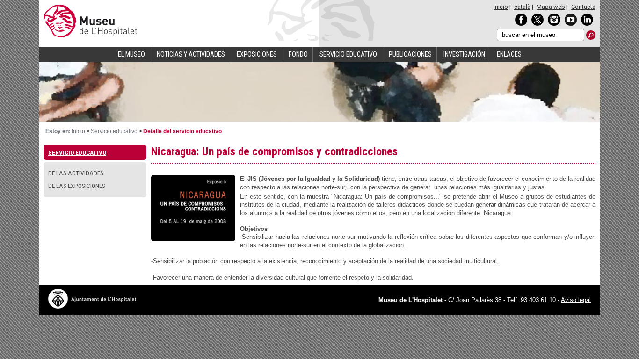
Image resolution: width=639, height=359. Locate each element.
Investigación (464, 54)
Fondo (298, 54)
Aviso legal (576, 299)
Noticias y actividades (191, 54)
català (522, 6)
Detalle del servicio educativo (182, 131)
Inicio (501, 6)
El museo (131, 54)
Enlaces (509, 54)
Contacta (583, 6)
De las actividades (75, 173)
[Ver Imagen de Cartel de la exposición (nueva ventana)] (193, 239)
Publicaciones (410, 54)
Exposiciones (257, 54)
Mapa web (551, 6)
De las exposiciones (76, 185)
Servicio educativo (348, 54)
